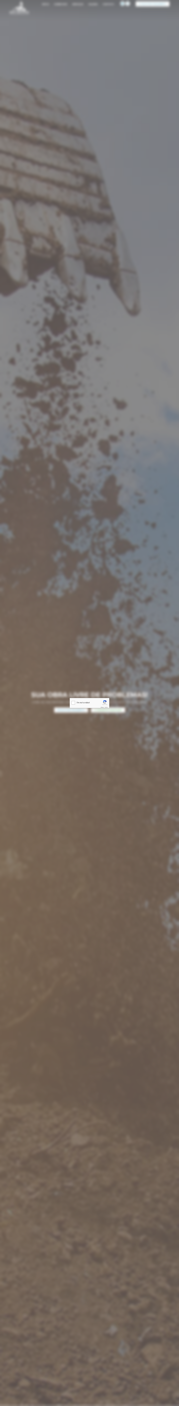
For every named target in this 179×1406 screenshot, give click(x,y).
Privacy (102, 707)
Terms (106, 707)
